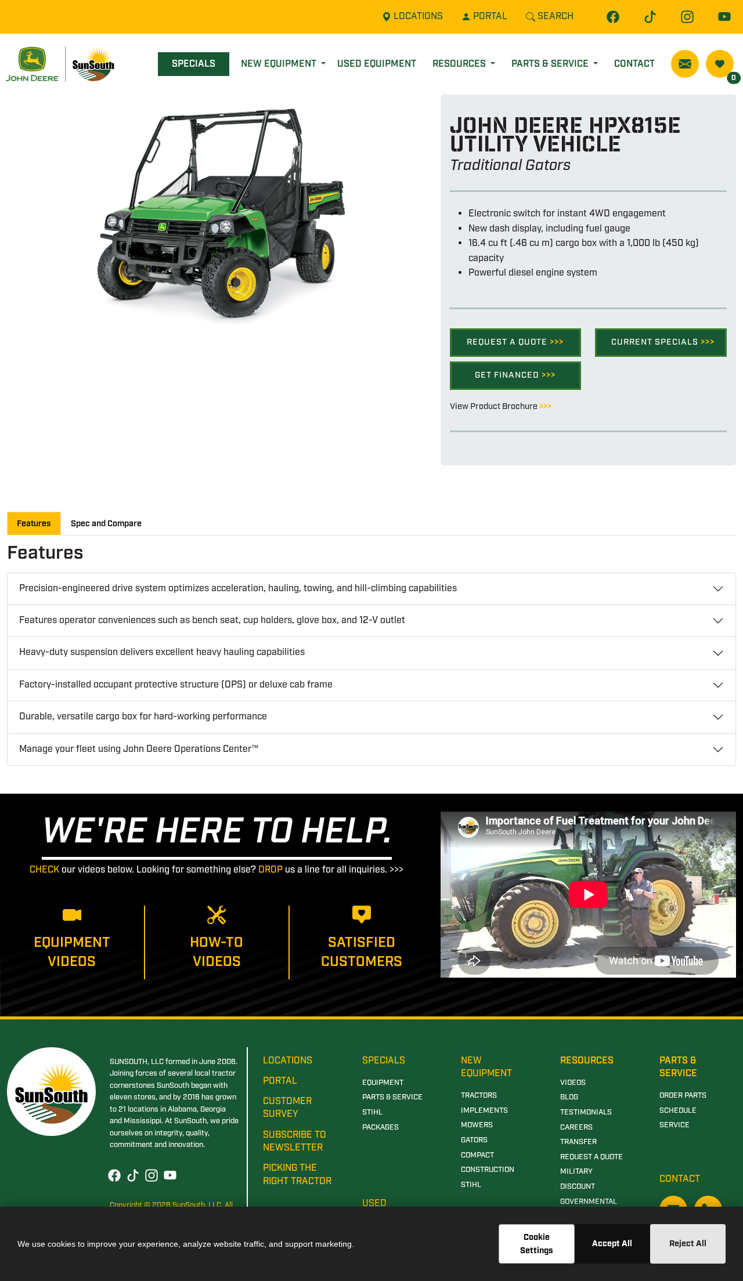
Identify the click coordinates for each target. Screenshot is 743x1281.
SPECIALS (193, 64)
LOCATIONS (287, 1061)
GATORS (474, 1140)
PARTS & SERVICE (392, 1097)
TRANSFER (578, 1142)
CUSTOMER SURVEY (287, 1107)
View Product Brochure (500, 406)
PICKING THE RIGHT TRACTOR (297, 1174)
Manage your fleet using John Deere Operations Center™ (138, 749)
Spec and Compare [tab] (106, 523)
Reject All (687, 1243)
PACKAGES (380, 1127)
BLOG (569, 1097)
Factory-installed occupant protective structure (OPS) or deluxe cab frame (176, 685)
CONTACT (634, 64)
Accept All (612, 1243)
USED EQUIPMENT (376, 64)
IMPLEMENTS (484, 1111)
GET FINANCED (515, 375)
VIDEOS (573, 1083)
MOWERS (477, 1125)
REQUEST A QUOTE (515, 342)
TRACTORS (479, 1096)
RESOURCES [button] (460, 64)
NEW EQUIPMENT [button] (280, 64)
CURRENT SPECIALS (663, 342)
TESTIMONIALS (586, 1112)
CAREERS (576, 1127)
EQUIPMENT (382, 1083)
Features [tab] (34, 523)
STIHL (372, 1112)
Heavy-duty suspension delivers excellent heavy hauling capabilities (162, 652)
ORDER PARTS (682, 1096)
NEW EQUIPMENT (486, 1067)
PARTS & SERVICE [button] (551, 64)
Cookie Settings (536, 1244)
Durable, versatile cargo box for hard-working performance (143, 717)
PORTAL (280, 1081)
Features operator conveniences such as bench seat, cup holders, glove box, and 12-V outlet (212, 620)
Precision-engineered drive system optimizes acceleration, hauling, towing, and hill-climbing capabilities (238, 588)
